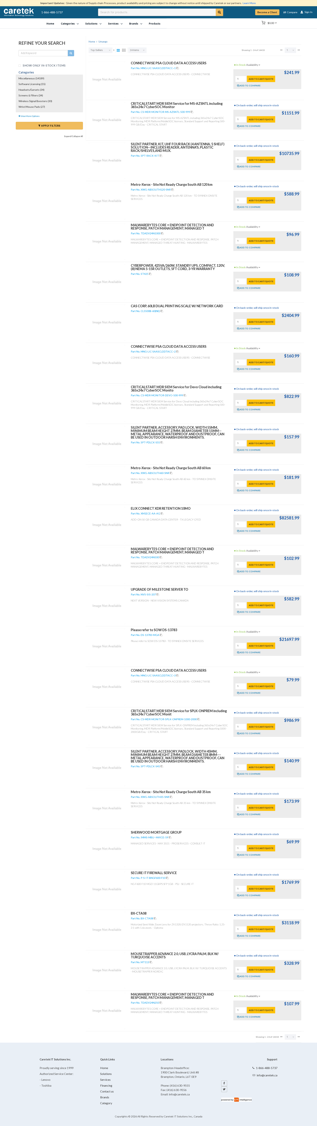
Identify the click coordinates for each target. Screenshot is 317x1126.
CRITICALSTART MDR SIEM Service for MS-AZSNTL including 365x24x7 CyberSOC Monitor (177, 105)
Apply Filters (50, 125)
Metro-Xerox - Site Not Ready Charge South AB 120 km (171, 184)
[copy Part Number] (177, 68)
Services (105, 1079)
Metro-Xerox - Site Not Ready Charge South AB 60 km (171, 468)
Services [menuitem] (113, 23)
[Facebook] (224, 1083)
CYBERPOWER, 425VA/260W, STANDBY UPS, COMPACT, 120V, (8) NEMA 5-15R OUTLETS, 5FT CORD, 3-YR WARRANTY (178, 267)
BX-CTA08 (138, 913)
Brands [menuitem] (133, 23)
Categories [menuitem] (68, 23)
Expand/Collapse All (73, 136)
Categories (26, 72)
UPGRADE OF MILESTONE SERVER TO (159, 589)
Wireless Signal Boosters (35, 101)
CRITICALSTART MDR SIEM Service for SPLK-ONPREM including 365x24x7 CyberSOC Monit (179, 712)
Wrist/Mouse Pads (32, 106)
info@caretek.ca (267, 1075)
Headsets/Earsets (31, 89)
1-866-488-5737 (52, 12)
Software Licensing (32, 84)
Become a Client (267, 12)
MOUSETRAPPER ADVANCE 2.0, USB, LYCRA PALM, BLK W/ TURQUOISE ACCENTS (175, 955)
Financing (106, 1085)
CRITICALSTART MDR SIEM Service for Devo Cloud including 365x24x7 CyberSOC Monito (176, 388)
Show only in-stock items (44, 65)
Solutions (106, 1073)
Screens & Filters (31, 95)
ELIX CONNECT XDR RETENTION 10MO (161, 508)
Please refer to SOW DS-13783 (154, 630)
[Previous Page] (281, 50)
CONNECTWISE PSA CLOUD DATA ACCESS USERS (168, 63)
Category (106, 1103)
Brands (104, 1097)
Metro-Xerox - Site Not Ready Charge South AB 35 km (171, 791)
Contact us (107, 1091)
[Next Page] (298, 50)
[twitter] (224, 1089)
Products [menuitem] (154, 23)
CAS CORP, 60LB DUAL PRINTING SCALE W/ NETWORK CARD (177, 306)
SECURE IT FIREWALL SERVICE (154, 872)
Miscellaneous (31, 78)
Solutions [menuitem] (91, 23)
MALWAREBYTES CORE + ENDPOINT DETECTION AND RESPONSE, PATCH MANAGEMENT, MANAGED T (172, 226)
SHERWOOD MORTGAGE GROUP (156, 832)
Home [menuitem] (50, 23)
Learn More (249, 3)
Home (104, 1068)
